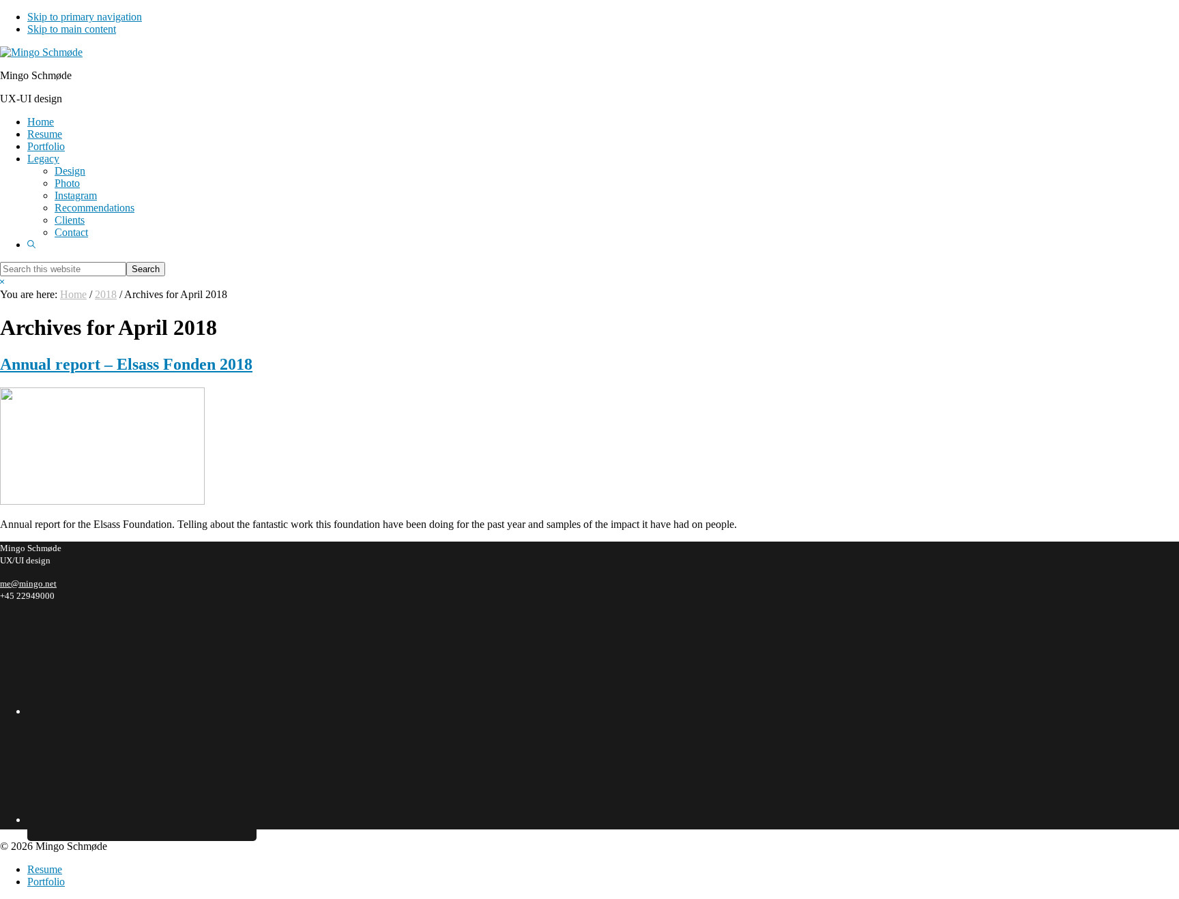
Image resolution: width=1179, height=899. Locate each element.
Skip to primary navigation (84, 17)
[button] (31, 244)
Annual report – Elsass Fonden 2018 (126, 364)
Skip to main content (71, 29)
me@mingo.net (28, 583)
